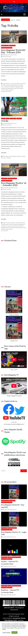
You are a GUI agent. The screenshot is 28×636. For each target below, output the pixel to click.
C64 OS (23, 83)
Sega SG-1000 (17, 88)
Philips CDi (19, 156)
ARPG (3, 156)
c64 (21, 83)
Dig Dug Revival (14, 85)
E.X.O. (2, 86)
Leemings (10, 226)
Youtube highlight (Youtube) (14, 396)
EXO (6, 226)
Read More (3, 80)
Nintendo (8, 227)
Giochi (7, 118)
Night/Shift (3, 227)
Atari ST (12, 83)
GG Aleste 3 (7, 86)
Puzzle (23, 156)
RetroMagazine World (7, 47)
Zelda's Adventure (9, 90)
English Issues (5, 45)
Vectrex (3, 90)
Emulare (3, 226)
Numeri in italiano (12, 178)
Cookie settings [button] (6, 632)
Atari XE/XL (17, 83)
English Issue (14, 340)
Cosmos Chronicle (13, 224)
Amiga (3, 83)
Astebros (8, 83)
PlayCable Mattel (9, 88)
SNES (22, 88)
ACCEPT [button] (14, 632)
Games (7, 156)
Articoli (3, 118)
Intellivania (12, 86)
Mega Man (18, 86)
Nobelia (3, 88)
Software (19, 118)
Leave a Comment (6, 91)
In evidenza (12, 45)
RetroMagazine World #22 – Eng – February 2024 (14, 51)
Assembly (8, 222)
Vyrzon (10, 229)
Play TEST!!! (14, 369)
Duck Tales (20, 85)
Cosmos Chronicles (5, 85)
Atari (17, 222)
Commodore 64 (4, 224)
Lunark (14, 226)
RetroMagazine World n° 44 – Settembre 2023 (13, 184)
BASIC (19, 222)
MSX (22, 86)
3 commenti (5, 230)
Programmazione (16, 557)
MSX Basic (21, 226)
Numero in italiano (14, 315)
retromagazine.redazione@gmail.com (14, 424)
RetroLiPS (4, 559)
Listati (9, 557)
